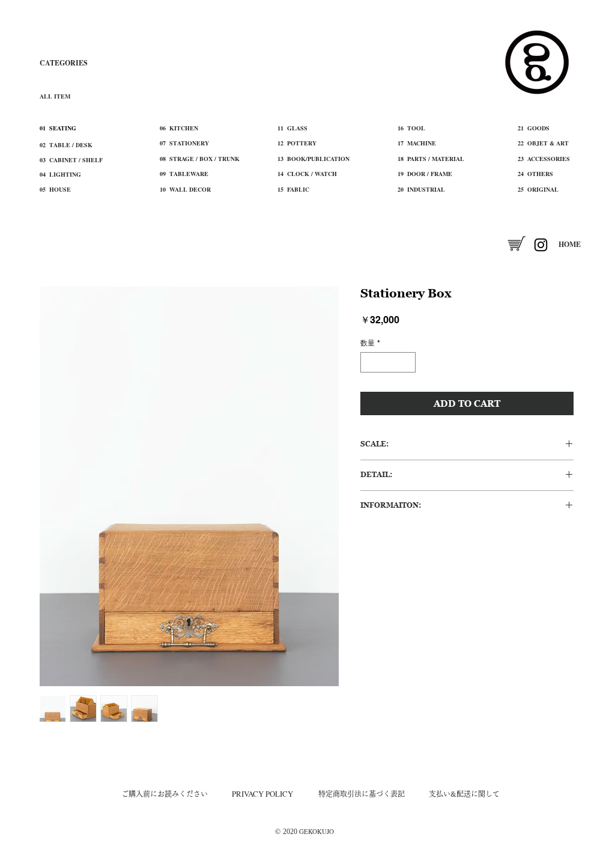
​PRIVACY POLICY (262, 793)
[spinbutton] (388, 362)
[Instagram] (541, 245)
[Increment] (407, 362)
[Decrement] (368, 362)
